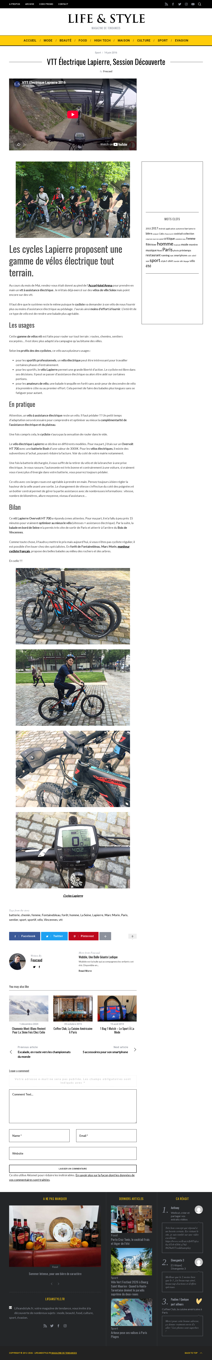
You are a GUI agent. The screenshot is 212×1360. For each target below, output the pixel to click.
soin (189, 255)
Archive (29, 4)
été (148, 266)
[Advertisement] (172, 186)
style (163, 261)
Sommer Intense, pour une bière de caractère (55, 1273)
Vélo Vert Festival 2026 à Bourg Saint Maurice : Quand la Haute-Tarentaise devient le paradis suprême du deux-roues (129, 1287)
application (170, 228)
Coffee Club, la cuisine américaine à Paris (72, 1030)
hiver (154, 244)
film (148, 244)
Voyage (186, 261)
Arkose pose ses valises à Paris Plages (129, 1334)
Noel (159, 250)
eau (184, 239)
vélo (40, 919)
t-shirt (169, 260)
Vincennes (51, 919)
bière (149, 233)
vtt (61, 919)
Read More (85, 971)
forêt (65, 915)
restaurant (153, 255)
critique (169, 238)
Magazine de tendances (64, 1353)
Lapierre (97, 915)
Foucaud (107, 71)
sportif (31, 919)
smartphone (180, 255)
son (147, 261)
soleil (194, 255)
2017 (155, 228)
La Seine (85, 915)
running (165, 255)
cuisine (178, 239)
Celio (161, 233)
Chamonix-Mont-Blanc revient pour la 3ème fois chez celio (29, 1030)
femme (36, 915)
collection (188, 233)
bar (186, 228)
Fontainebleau (51, 915)
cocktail (178, 233)
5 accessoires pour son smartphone (105, 1050)
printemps (185, 250)
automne (180, 228)
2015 (148, 228)
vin (181, 261)
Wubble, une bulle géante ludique (98, 956)
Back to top (191, 1353)
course (149, 239)
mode (184, 244)
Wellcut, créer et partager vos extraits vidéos (180, 1216)
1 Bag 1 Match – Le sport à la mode (117, 1030)
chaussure (168, 234)
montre (193, 244)
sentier (13, 919)
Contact (63, 4)
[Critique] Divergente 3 (178, 1267)
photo (176, 250)
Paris (124, 915)
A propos (14, 4)
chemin (25, 915)
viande (176, 261)
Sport (98, 52)
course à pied (158, 239)
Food (55, 1266)
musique (151, 250)
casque (156, 234)
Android (162, 229)
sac (172, 255)
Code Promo (46, 4)
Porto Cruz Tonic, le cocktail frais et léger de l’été (130, 1241)
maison (177, 245)
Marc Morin (112, 915)
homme (74, 915)
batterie (14, 915)
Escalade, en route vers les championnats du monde (44, 1052)
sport (22, 919)
